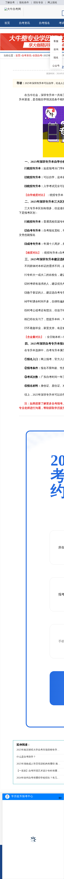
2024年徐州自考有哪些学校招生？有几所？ (38, 777)
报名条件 (24, 2)
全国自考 (37, 55)
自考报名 (44, 23)
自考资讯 (24, 23)
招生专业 (38, 2)
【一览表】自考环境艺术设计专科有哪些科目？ (38, 770)
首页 (7, 23)
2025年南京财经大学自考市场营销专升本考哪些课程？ (38, 749)
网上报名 (52, 2)
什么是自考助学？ (26, 756)
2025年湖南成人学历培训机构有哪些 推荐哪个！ (38, 763)
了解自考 (10, 2)
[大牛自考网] (12, 9)
